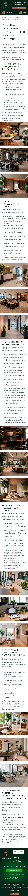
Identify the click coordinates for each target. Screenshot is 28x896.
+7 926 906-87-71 (20, 4)
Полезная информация (13, 17)
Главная (4, 17)
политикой (16, 890)
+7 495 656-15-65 (20, 2)
